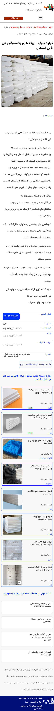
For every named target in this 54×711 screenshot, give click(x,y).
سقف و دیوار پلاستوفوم (20, 27)
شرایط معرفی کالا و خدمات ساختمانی (31, 707)
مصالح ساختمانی (40, 27)
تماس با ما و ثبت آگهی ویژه (30, 698)
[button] (40, 18)
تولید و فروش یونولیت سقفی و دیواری (36, 364)
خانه (51, 27)
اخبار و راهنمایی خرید (33, 702)
